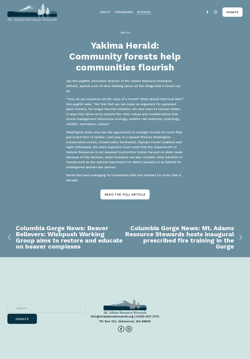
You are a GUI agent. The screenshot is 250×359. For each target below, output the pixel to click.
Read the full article (125, 194)
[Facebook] (207, 12)
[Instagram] (216, 12)
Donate (232, 12)
